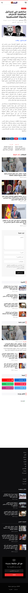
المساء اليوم (21, 20)
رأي (25, 466)
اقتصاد (24, 462)
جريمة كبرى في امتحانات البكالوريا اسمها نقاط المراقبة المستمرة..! (10, 313)
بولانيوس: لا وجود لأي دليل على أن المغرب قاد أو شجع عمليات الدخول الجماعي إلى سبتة (14, 222)
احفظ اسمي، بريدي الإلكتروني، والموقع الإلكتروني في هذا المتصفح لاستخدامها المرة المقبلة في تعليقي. (15, 266)
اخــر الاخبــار (24, 8)
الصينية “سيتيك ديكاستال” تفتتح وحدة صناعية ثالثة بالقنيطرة (20, 148)
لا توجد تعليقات (19, 22)
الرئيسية (24, 479)
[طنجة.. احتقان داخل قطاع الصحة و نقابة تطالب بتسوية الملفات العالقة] (14, 164)
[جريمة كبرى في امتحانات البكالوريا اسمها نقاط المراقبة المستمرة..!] (22, 314)
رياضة (25, 459)
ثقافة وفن (24, 469)
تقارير (25, 455)
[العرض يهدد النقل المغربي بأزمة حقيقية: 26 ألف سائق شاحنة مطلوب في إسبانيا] (22, 305)
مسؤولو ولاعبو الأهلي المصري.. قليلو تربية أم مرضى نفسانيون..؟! (10, 296)
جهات (25, 464)
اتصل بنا (24, 481)
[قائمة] (26, 2)
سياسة (24, 452)
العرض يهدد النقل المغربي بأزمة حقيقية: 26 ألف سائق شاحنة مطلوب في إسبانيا (11, 305)
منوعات (24, 471)
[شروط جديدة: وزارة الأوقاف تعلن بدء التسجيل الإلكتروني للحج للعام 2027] (22, 288)
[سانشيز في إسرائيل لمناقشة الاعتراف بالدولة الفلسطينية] (14, 31)
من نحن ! (24, 484)
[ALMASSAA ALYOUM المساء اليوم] (14, 2)
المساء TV (24, 473)
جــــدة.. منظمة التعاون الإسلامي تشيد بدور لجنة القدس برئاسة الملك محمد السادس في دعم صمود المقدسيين (14, 198)
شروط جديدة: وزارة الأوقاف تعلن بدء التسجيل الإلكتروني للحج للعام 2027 (10, 287)
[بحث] (2, 2)
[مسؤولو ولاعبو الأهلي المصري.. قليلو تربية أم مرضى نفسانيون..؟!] (22, 297)
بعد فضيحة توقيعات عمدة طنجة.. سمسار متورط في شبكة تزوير (8, 148)
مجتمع (24, 457)
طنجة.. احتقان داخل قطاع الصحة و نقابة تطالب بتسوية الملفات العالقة (15, 174)
